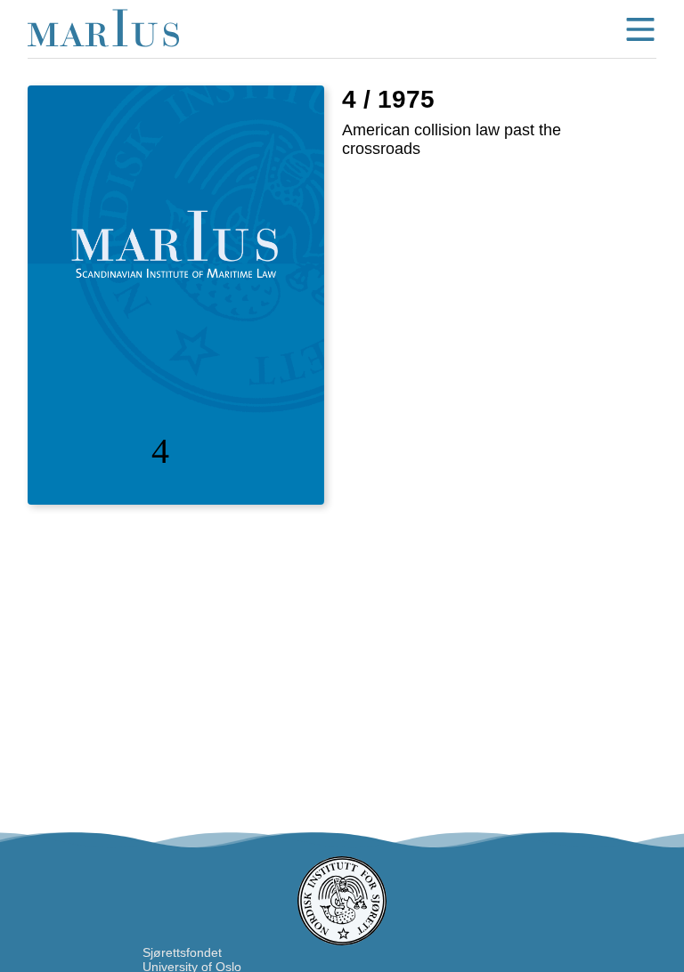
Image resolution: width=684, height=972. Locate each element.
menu (640, 29)
